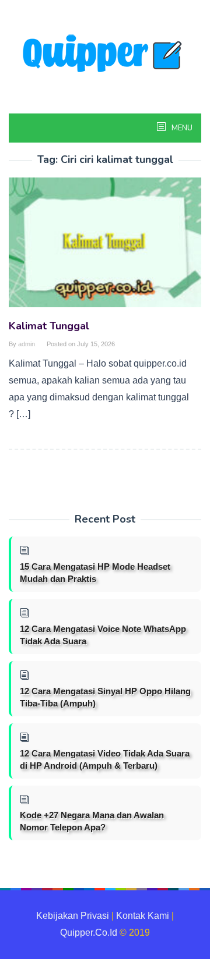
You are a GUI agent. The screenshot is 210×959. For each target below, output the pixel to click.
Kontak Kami (142, 916)
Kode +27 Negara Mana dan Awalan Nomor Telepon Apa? (92, 821)
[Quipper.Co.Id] (105, 54)
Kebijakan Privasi (72, 916)
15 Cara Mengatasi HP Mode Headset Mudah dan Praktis (95, 573)
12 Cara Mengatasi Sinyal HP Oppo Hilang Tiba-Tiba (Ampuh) (105, 697)
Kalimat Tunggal (49, 326)
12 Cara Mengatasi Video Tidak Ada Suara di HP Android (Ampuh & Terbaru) (105, 759)
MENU (181, 128)
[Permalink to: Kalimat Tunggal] (105, 247)
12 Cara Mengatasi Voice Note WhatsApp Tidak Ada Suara (103, 635)
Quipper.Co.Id (88, 932)
